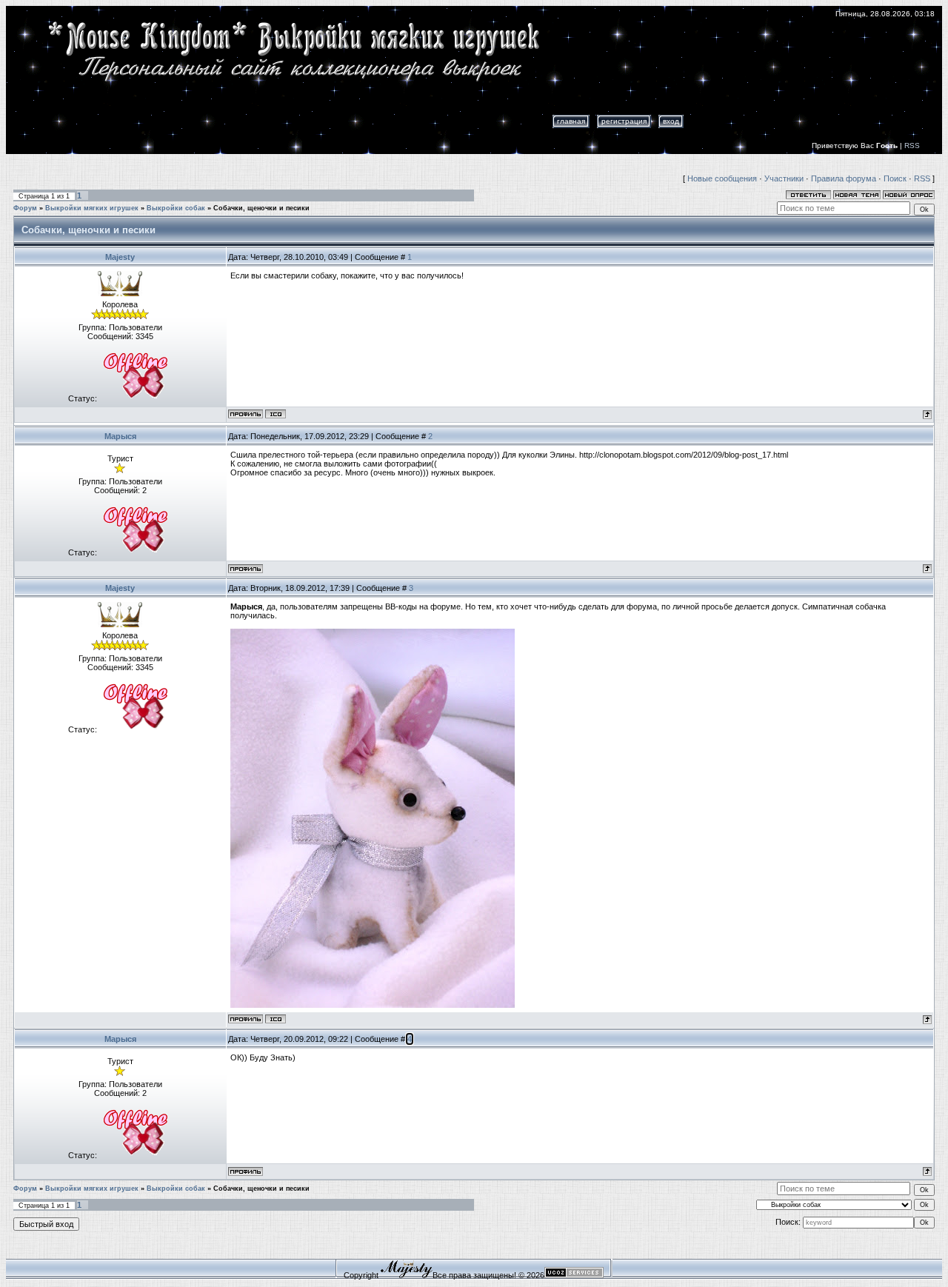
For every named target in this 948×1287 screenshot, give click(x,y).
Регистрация (624, 121)
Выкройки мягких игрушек (91, 208)
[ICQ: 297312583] (275, 414)
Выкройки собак (176, 208)
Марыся (120, 436)
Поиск (895, 178)
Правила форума (843, 178)
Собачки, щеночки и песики (261, 208)
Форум (25, 208)
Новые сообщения (722, 178)
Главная (571, 121)
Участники (784, 178)
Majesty (120, 257)
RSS (912, 145)
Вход (671, 121)
